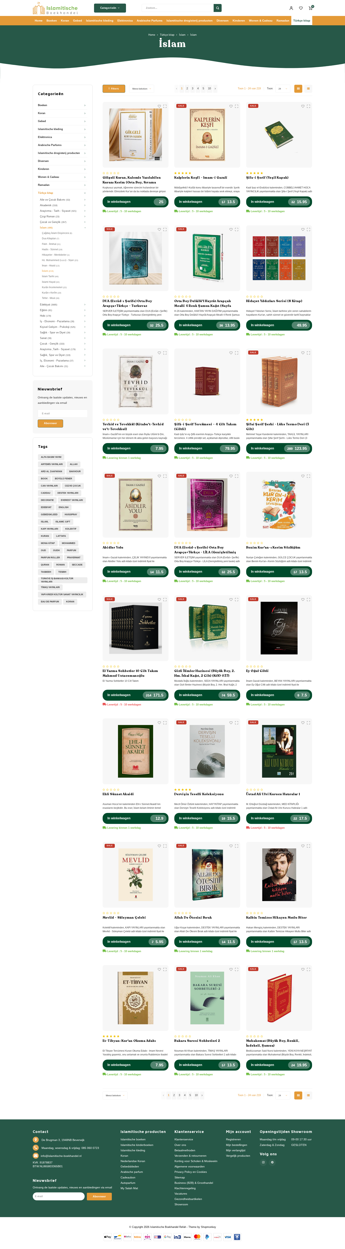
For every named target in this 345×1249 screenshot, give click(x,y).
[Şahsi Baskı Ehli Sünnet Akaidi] (136, 751)
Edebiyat (48, 304)
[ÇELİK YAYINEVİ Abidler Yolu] (136, 505)
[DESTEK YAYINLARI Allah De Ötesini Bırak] (207, 875)
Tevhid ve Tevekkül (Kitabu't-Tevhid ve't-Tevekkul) (133, 426)
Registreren (233, 1139)
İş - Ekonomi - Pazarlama (57, 321)
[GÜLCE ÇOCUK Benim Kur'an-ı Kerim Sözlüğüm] (279, 505)
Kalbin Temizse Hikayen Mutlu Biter (276, 917)
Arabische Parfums (150, 20)
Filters (115, 88)
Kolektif (70, 529)
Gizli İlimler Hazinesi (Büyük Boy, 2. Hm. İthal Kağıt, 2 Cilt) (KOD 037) (204, 673)
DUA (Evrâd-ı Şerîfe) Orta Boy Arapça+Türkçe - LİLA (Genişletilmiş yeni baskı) (205, 550)
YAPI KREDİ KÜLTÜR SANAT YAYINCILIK (62, 594)
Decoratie (47, 500)
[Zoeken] (218, 8)
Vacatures (180, 1193)
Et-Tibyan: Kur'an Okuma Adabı (129, 1041)
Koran (65, 20)
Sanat (46, 338)
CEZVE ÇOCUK (73, 486)
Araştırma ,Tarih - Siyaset (58, 349)
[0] (310, 8)
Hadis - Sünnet (52, 249)
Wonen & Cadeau (261, 20)
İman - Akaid (50, 265)
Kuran (45, 536)
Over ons (180, 1145)
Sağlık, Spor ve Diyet (55, 355)
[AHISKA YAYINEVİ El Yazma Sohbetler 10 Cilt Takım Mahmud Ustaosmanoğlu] (136, 628)
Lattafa (61, 536)
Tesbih (62, 572)
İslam (182, 34)
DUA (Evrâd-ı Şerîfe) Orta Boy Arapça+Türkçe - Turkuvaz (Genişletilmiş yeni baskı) (127, 303)
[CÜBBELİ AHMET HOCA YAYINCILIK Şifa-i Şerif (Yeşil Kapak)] (279, 135)
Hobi (45, 315)
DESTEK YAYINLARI (68, 493)
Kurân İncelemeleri (54, 287)
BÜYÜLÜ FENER (63, 478)
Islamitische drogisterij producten (190, 20)
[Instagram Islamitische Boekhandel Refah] (263, 1162)
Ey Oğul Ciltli (257, 671)
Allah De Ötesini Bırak (193, 917)
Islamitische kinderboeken (137, 1145)
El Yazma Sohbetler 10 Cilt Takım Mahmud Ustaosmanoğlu (130, 673)
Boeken (52, 20)
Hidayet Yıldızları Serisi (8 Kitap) (274, 301)
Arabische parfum (132, 1171)
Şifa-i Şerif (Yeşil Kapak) (267, 177)
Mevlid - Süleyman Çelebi (124, 917)
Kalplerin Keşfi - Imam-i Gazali (200, 177)
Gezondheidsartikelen (188, 1199)
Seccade (77, 564)
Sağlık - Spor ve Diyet (55, 332)
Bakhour (75, 471)
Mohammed (68, 543)
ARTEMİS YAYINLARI (52, 464)
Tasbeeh (46, 572)
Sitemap (179, 1177)
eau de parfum (50, 601)
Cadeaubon (128, 1177)
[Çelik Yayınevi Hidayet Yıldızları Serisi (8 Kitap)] (279, 258)
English (63, 507)
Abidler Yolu (113, 547)
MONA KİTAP (48, 543)
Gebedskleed (49, 514)
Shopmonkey (208, 1226)
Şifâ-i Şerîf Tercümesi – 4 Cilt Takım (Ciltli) (205, 426)
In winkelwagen (119, 201)
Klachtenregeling (185, 1188)
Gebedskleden (130, 1166)
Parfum (71, 550)
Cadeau (45, 493)
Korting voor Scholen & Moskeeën (195, 1161)
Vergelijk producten (238, 1155)
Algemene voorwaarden (189, 1166)
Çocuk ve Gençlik (53, 222)
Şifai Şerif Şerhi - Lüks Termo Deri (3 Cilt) (277, 426)
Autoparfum (128, 1182)
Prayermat (73, 557)
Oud (43, 550)
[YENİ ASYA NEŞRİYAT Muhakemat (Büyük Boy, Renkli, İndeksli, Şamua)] (279, 998)
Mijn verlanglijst (235, 1150)
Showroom (181, 1204)
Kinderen (239, 20)
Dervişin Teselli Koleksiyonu (199, 794)
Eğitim (46, 310)
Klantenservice (183, 1139)
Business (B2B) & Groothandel (193, 1182)
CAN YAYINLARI (49, 486)
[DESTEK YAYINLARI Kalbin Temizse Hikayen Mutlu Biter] (279, 875)
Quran (45, 564)
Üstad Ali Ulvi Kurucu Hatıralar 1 (273, 794)
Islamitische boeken (133, 1139)
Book (44, 478)
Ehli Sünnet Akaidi (118, 794)
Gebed (77, 20)
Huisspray (71, 514)
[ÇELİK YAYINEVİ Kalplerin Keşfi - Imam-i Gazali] (207, 135)
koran (70, 601)
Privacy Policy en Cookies (190, 1171)
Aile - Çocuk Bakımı (54, 366)
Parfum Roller (50, 557)
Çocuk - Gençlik (52, 343)
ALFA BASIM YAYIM (51, 457)
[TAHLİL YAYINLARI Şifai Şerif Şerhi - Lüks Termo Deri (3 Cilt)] (279, 381)
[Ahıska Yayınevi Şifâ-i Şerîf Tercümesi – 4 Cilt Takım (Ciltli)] (207, 381)
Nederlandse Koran (133, 1161)
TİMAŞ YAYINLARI (50, 587)
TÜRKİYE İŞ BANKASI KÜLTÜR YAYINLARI (57, 580)
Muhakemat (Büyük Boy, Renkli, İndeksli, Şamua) (272, 1043)
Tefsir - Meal (50, 298)
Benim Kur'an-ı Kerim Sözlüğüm (273, 547)
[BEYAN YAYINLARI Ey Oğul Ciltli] (279, 628)
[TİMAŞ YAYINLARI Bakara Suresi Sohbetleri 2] (207, 998)
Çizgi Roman (49, 216)
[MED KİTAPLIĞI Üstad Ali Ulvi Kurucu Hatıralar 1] (279, 751)
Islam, (44, 521)
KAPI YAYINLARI (49, 529)
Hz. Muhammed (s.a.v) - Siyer (60, 260)
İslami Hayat (50, 282)
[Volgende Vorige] (215, 89)
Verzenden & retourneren (190, 1155)
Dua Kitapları (50, 238)
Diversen (223, 20)
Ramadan (283, 20)
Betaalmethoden (184, 1150)
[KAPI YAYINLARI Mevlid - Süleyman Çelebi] (136, 875)
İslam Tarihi (50, 276)
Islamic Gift (63, 521)
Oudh (56, 550)
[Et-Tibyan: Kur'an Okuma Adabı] (136, 998)
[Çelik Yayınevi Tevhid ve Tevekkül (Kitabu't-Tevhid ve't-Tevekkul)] (136, 381)
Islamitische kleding (99, 20)
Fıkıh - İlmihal (51, 244)
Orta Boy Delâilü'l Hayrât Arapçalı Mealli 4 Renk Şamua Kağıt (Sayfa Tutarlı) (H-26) (202, 303)
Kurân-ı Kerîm (51, 292)
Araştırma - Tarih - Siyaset (58, 211)
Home (39, 20)
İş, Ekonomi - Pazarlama (56, 360)
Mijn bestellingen (236, 1145)
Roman (60, 564)
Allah (73, 464)
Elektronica (125, 20)
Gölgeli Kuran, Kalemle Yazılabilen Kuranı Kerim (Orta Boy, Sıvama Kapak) (132, 180)
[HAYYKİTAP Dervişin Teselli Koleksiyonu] (207, 751)
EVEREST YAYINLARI (72, 500)
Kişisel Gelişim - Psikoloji (57, 327)
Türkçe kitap (301, 20)
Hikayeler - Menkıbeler (55, 254)
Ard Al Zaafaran (51, 471)
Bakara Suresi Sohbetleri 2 (197, 1041)
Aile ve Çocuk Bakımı (55, 199)
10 (209, 88)
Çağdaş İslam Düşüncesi (57, 233)
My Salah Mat (129, 1188)
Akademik (49, 205)
